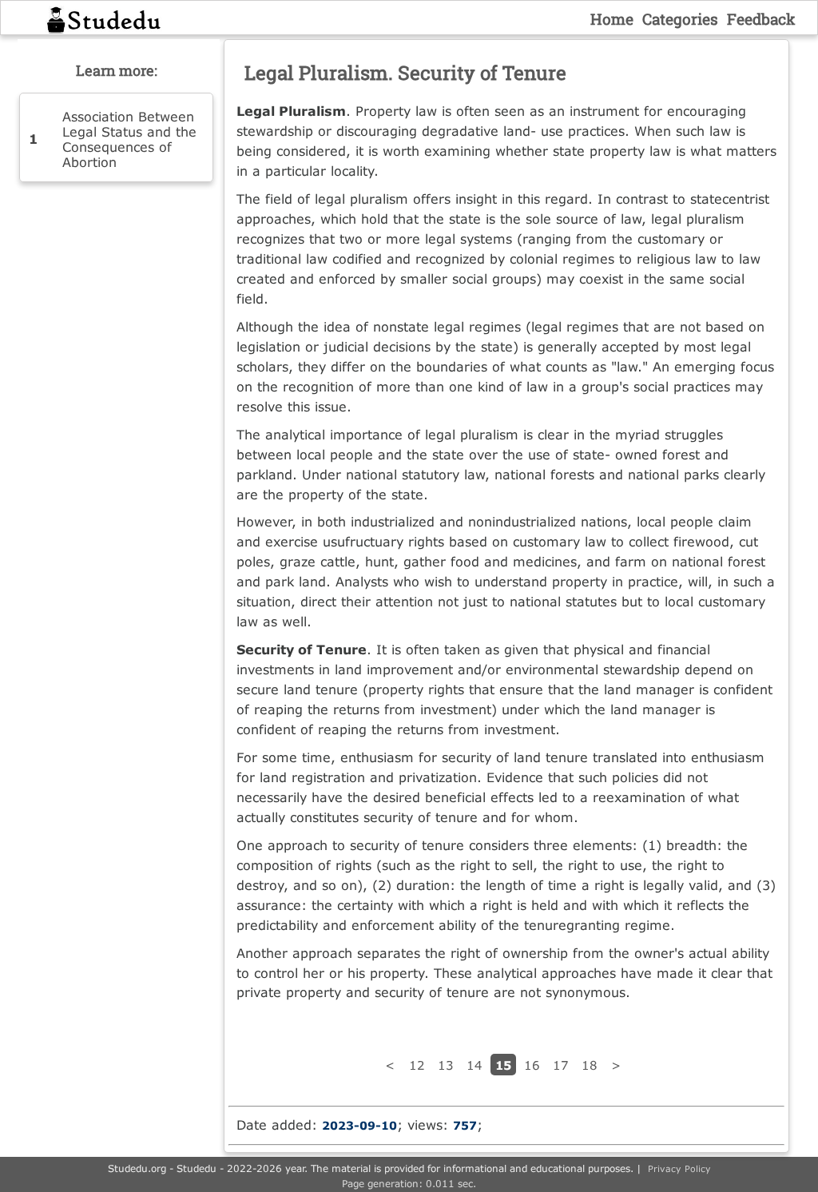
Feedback (761, 19)
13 (446, 1065)
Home (611, 19)
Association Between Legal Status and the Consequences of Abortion (129, 139)
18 (590, 1065)
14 (474, 1065)
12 (417, 1065)
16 (532, 1065)
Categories (680, 19)
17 (561, 1065)
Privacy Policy (679, 1168)
